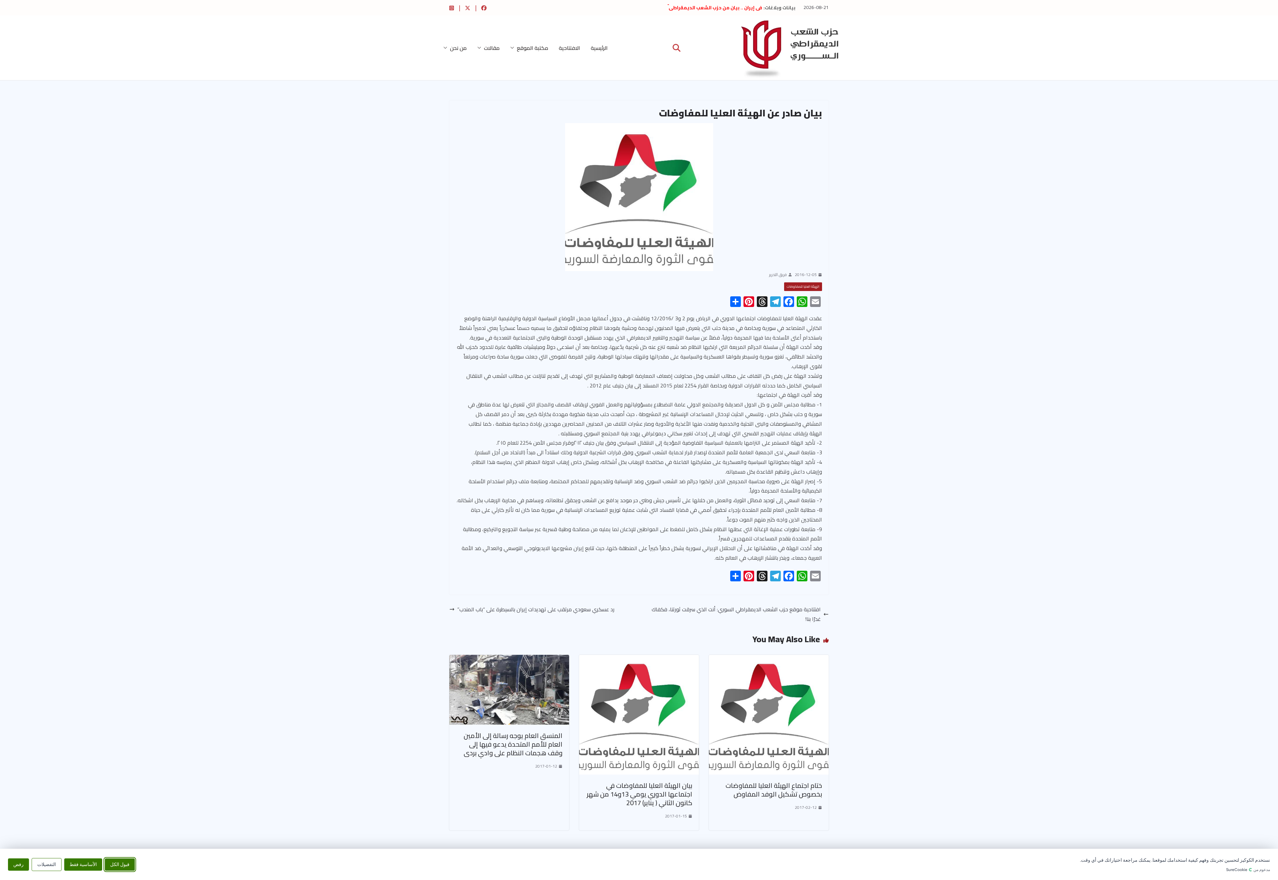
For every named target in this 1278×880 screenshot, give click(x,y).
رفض (18, 864)
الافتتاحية (569, 48)
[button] (513, 48)
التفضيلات (46, 864)
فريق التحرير (778, 274)
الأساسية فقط (83, 864)
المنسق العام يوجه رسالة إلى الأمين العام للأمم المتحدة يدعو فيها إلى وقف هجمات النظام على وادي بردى (513, 744)
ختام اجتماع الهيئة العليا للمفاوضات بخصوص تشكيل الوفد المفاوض (774, 789)
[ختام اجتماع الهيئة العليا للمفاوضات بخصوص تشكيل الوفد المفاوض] (769, 659)
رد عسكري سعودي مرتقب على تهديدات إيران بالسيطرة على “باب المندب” (535, 609)
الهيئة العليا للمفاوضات (803, 286)
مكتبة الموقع (532, 48)
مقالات (492, 48)
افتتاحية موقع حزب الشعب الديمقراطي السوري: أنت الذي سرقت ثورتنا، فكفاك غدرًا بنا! (736, 614)
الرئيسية (599, 48)
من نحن (458, 48)
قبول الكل (119, 864)
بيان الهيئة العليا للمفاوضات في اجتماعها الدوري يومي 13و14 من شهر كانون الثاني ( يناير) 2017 (639, 794)
